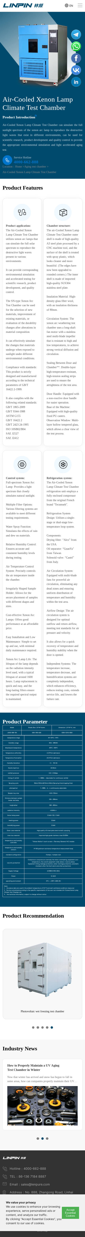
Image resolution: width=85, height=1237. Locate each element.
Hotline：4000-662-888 (28, 1169)
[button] (33, 1027)
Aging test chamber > (36, 166)
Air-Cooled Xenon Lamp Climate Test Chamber (29, 172)
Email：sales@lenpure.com (30, 1184)
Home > (19, 166)
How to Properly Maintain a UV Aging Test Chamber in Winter (33, 1067)
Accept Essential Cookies (70, 1212)
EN (71, 5)
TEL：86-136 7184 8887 (28, 1176)
